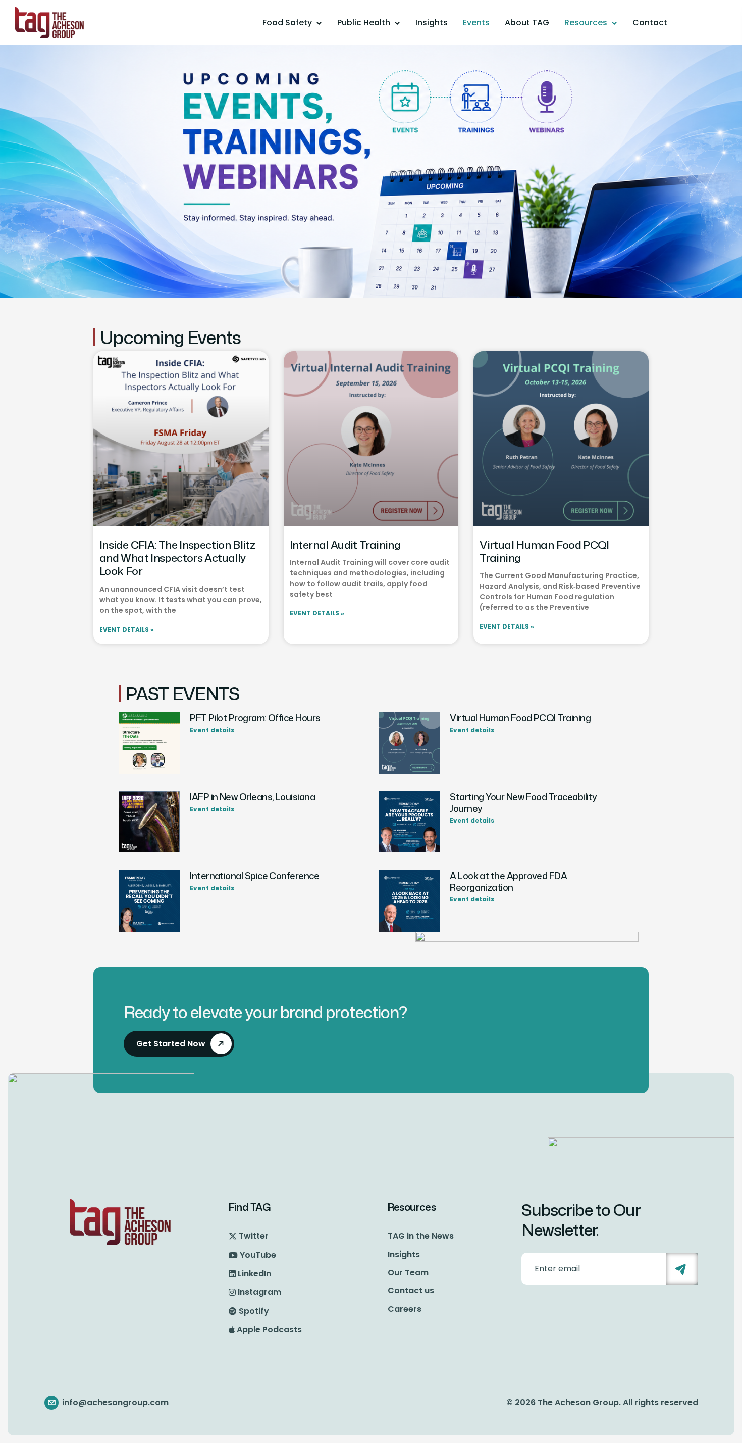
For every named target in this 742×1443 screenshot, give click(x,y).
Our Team (408, 1272)
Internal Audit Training (345, 544)
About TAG (527, 22)
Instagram (259, 1292)
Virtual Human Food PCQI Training (544, 551)
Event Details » (126, 629)
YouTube (258, 1255)
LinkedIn (254, 1273)
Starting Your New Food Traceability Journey (523, 802)
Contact (649, 22)
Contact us (411, 1290)
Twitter (254, 1236)
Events (476, 22)
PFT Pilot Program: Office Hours (255, 718)
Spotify (254, 1311)
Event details (212, 730)
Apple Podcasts (269, 1329)
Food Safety (287, 22)
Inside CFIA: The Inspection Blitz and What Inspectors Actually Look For (177, 558)
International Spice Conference (254, 876)
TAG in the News (421, 1236)
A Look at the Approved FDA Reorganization (508, 881)
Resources (585, 22)
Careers (404, 1309)
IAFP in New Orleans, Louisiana (252, 797)
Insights (431, 22)
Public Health (363, 22)
